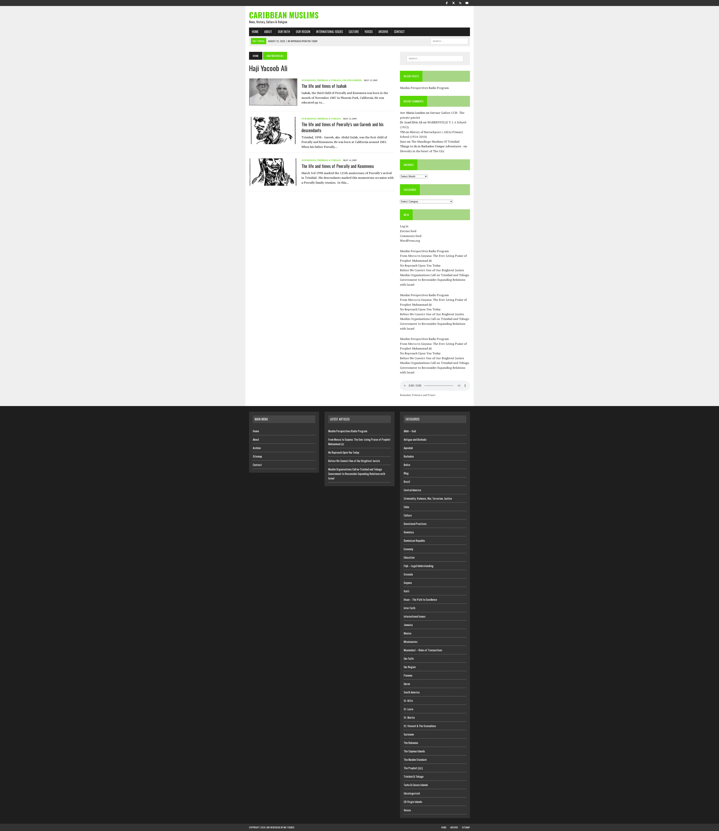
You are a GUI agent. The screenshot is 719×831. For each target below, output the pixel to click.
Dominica (409, 532)
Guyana (408, 583)
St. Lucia (408, 709)
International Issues (329, 31)
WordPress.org (410, 240)
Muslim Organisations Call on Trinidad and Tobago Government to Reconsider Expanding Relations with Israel (434, 280)
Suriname (409, 734)
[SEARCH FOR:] (449, 40)
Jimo (403, 141)
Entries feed (408, 231)
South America (412, 692)
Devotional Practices (415, 524)
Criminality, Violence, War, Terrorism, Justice (428, 498)
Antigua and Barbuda (415, 439)
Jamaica (408, 625)
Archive (383, 31)
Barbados (409, 456)
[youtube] (467, 2)
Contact (399, 31)
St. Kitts (408, 700)
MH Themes (289, 827)
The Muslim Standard (415, 759)
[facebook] (447, 2)
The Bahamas (411, 743)
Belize (407, 465)
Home (255, 31)
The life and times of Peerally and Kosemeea (337, 165)
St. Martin (409, 717)
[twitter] (453, 2)
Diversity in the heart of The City (422, 151)
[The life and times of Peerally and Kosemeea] (273, 183)
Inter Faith (409, 608)
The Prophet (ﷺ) (413, 768)
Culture (354, 31)
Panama (408, 675)
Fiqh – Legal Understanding (418, 566)
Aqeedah (408, 448)
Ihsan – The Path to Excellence (420, 599)
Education (409, 557)
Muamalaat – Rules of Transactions (423, 650)
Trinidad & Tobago (329, 80)
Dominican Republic (414, 540)
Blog (406, 473)
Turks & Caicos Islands (416, 785)
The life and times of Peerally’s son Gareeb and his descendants (342, 127)
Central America (412, 490)
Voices (369, 31)
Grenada (408, 574)
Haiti (406, 591)
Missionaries (410, 641)
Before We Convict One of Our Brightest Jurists (432, 270)
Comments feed (410, 236)
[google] (460, 2)
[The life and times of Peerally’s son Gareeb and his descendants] (273, 142)
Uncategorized (352, 80)
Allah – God (410, 431)
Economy (408, 549)
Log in (404, 226)
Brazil (407, 481)
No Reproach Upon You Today (420, 265)
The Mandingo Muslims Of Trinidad (435, 141)
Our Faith (284, 31)
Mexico (407, 633)
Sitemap (257, 456)
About (268, 31)
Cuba (406, 507)
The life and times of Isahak (324, 85)
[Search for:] (435, 58)
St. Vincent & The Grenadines (420, 726)
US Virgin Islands (413, 802)
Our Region (303, 31)
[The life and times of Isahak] (273, 103)
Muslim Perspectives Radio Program (424, 88)
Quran (407, 684)
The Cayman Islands (414, 751)
